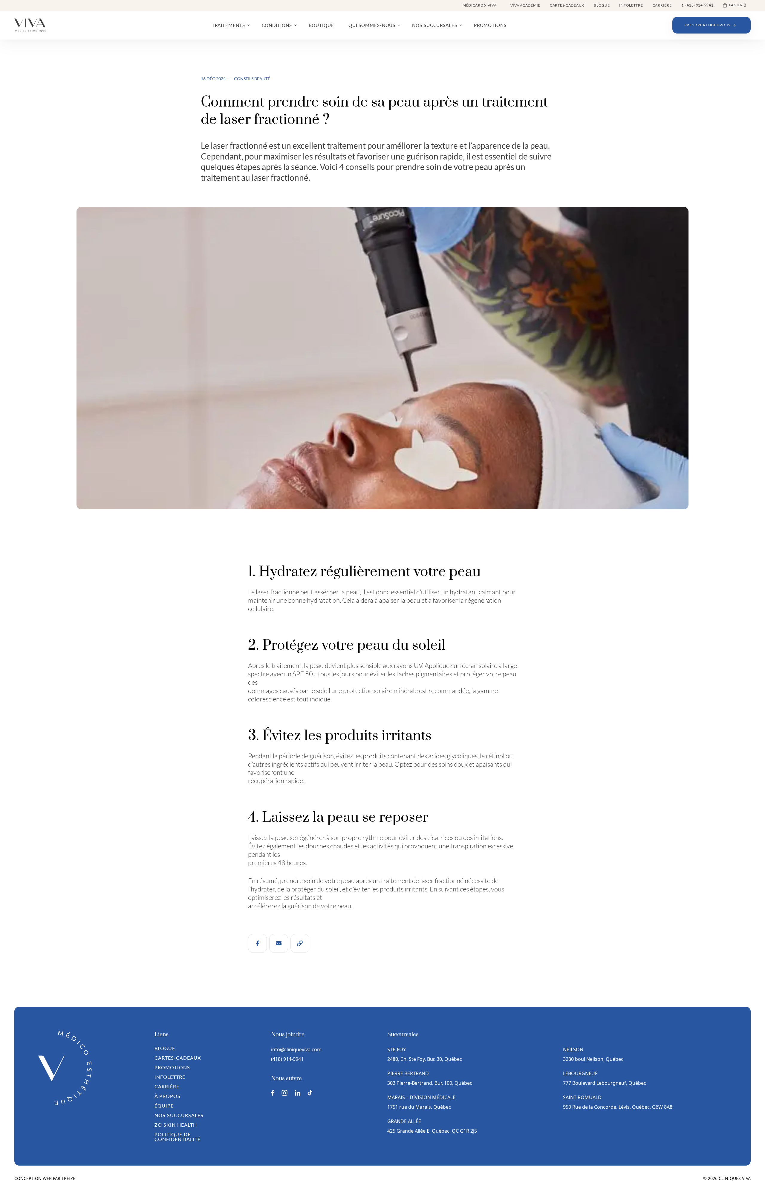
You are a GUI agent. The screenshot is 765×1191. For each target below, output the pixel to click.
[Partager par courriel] (278, 943)
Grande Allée (404, 1121)
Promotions (172, 1067)
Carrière (662, 5)
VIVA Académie (525, 5)
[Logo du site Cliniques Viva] (30, 25)
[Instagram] (284, 1093)
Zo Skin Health (175, 1125)
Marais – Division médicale (421, 1097)
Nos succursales (178, 1115)
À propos (167, 1096)
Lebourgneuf (580, 1073)
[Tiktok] (309, 1093)
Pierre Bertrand (408, 1073)
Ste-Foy (396, 1049)
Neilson (573, 1049)
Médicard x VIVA (480, 5)
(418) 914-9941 (287, 1059)
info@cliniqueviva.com (296, 1049)
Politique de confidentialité (177, 1136)
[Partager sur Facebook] (257, 943)
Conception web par (44, 1178)
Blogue (602, 5)
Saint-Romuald (583, 1097)
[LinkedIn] (297, 1093)
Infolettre (631, 5)
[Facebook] (272, 1093)
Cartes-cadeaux (567, 5)
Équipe (164, 1105)
